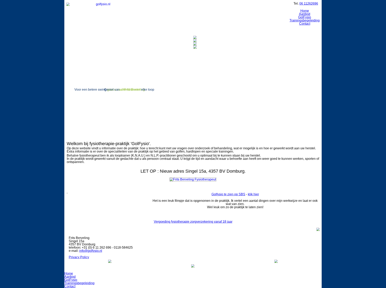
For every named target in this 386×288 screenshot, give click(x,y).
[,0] (109, 261)
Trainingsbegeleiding (305, 20)
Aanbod (70, 276)
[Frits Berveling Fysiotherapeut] (192, 179)
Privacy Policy (79, 257)
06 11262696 (308, 3)
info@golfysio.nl (90, 250)
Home (304, 10)
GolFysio (304, 17)
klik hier (253, 194)
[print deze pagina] (318, 229)
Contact (304, 23)
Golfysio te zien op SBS (228, 194)
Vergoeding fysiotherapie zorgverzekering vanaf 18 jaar (193, 221)
